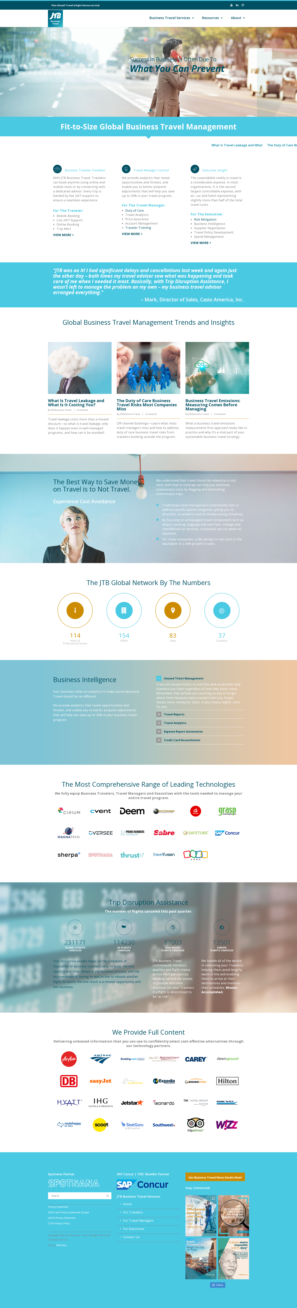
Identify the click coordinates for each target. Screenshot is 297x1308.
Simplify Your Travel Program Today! (167, 106)
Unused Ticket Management (184, 678)
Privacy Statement (58, 1206)
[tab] (200, 678)
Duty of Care (134, 210)
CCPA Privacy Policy (59, 1223)
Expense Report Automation (183, 731)
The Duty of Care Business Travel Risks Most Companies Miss (147, 405)
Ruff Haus (61, 1245)
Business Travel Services (169, 17)
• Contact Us (128, 1237)
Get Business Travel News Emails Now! (215, 1177)
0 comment (82, 409)
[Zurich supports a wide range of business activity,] (200, 1258)
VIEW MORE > (63, 235)
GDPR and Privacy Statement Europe (68, 1212)
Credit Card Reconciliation (182, 740)
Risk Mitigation (205, 219)
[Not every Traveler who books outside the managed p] (233, 1215)
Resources (210, 17)
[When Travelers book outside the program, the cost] (200, 1215)
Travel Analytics (175, 723)
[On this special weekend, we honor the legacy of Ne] (233, 1258)
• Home (124, 1204)
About (236, 17)
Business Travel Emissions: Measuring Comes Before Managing (212, 405)
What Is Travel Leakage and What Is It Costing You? (213, 145)
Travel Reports (174, 714)
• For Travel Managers (135, 1220)
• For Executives (130, 1229)
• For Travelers (130, 1212)
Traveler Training (138, 228)
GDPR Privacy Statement (62, 1217)
